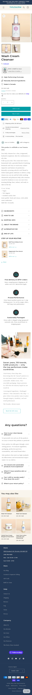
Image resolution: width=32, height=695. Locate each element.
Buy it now (16, 114)
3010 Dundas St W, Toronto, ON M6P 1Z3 (15, 551)
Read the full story (12, 411)
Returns (6, 602)
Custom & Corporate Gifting (12, 575)
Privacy (6, 614)
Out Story (6, 633)
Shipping (3, 90)
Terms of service (12, 688)
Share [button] (4, 262)
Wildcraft (6, 64)
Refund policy (14, 685)
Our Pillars (7, 637)
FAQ (5, 606)
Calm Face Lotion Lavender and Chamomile (21, 537)
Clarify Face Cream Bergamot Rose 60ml (7, 536)
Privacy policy (22, 685)
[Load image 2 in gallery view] (16, 48)
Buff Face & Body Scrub (16, 242)
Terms (5, 610)
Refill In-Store (8, 583)
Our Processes (8, 641)
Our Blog (6, 571)
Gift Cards (6, 579)
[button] (4, 7)
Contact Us (7, 594)
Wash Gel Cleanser (21, 513)
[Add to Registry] (23, 142)
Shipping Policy (25, 128)
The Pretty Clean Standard (11, 645)
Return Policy (25, 132)
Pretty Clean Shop (15, 683)
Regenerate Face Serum (16, 251)
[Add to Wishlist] (7, 142)
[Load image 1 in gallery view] (6, 48)
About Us (6, 625)
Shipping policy (21, 688)
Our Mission (7, 629)
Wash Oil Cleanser (6, 513)
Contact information (17, 691)
